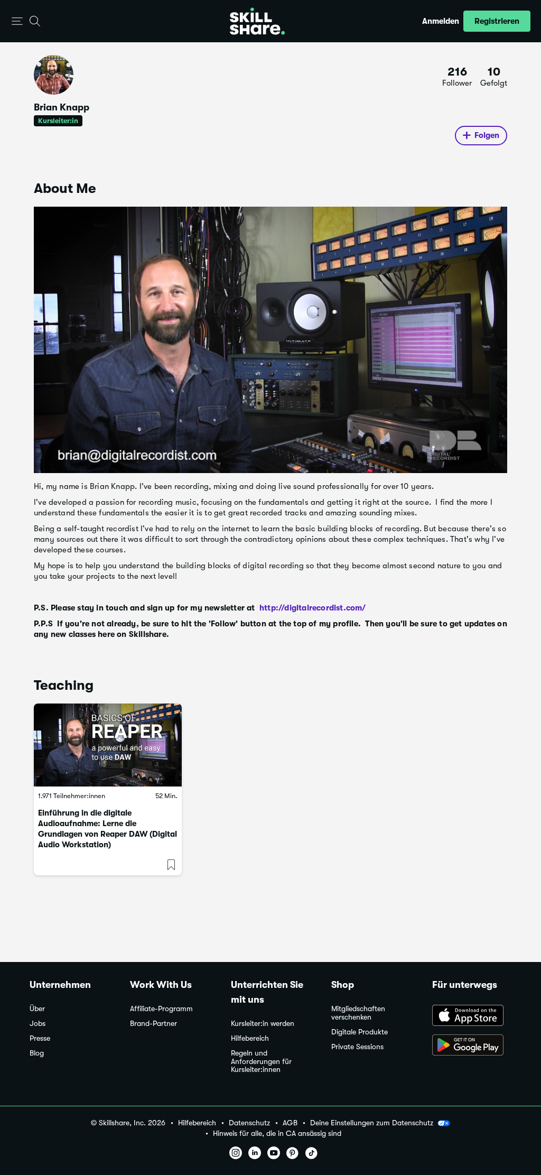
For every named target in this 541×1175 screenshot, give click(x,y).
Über (37, 1009)
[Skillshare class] (108, 745)
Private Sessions (357, 1047)
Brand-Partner (153, 1024)
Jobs (37, 1024)
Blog (37, 1053)
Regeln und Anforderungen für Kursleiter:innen (261, 1061)
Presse (40, 1038)
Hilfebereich (250, 1038)
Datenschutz (249, 1123)
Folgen (486, 135)
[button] (17, 21)
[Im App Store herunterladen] (471, 1016)
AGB (290, 1123)
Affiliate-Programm (161, 1009)
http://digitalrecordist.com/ (312, 608)
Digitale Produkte (359, 1032)
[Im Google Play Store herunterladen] (471, 1046)
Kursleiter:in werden (262, 1024)
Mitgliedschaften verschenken (358, 1013)
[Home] (257, 21)
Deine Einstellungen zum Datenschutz (371, 1122)
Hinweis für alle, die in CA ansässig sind (277, 1133)
